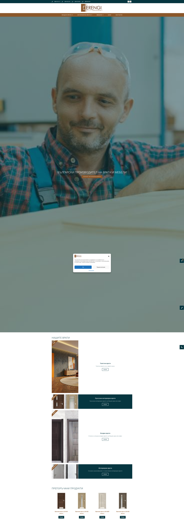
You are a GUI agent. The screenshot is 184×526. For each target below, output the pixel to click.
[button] (108, 256)
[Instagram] (130, 1)
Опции (61, 517)
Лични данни (91, 270)
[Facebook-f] (128, 1)
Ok (83, 267)
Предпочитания (101, 267)
